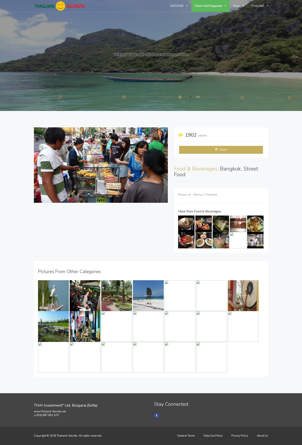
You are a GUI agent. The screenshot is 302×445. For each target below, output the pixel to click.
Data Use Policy (213, 436)
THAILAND (258, 6)
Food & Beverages (195, 168)
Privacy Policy (239, 436)
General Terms (186, 436)
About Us (262, 436)
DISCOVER (177, 6)
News (237, 6)
